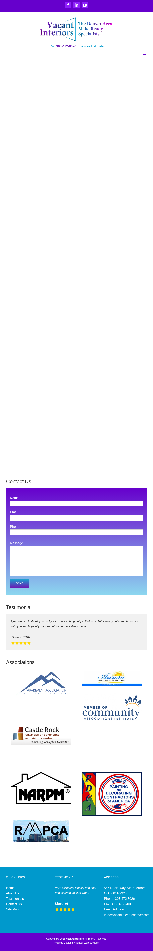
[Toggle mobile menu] (145, 56)
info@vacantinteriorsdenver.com (126, 915)
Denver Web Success (87, 942)
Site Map (12, 909)
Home (10, 888)
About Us (12, 893)
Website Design (63, 942)
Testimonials (15, 898)
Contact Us (14, 904)
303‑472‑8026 (66, 46)
